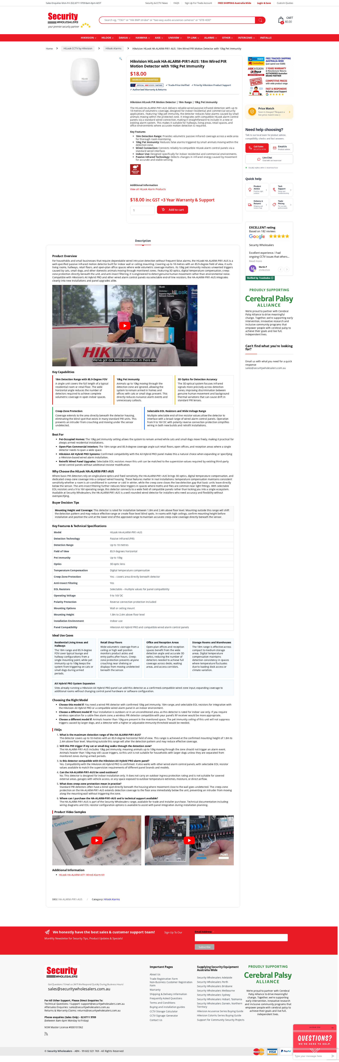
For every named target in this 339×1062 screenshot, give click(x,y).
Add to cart (176, 210)
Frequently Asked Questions (166, 998)
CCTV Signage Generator (164, 1015)
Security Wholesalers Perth (212, 982)
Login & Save (264, 3)
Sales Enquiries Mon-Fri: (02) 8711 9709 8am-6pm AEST (73, 3)
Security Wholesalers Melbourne (216, 990)
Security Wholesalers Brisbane (214, 986)
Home (49, 48)
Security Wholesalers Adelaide (214, 977)
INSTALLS (266, 37)
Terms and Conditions (162, 1002)
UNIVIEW (173, 37)
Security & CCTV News (156, 3)
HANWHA (141, 37)
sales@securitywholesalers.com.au (265, 368)
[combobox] (177, 20)
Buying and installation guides (167, 1007)
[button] (286, 269)
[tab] (143, 242)
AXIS (157, 37)
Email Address (205, 931)
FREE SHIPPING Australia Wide (234, 3)
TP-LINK (192, 37)
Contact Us (156, 1019)
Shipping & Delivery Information (168, 994)
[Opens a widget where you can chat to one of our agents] (315, 1042)
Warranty (155, 989)
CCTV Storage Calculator (164, 1011)
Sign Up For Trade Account (198, 3)
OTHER (226, 37)
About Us (155, 974)
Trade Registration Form (164, 978)
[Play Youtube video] (124, 325)
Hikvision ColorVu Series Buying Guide (219, 1015)
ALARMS (209, 37)
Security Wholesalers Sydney (213, 994)
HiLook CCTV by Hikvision (78, 48)
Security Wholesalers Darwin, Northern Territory (219, 1005)
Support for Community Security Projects (220, 1019)
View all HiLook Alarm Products (148, 189)
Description (143, 241)
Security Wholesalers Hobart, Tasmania (219, 999)
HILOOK (106, 37)
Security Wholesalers (59, 1051)
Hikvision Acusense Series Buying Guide (220, 1011)
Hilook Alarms (113, 48)
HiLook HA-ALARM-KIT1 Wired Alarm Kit (82, 874)
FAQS (176, 3)
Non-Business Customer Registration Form (171, 983)
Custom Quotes (285, 3)
